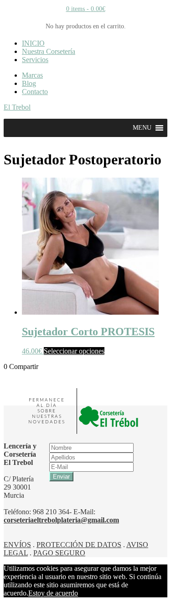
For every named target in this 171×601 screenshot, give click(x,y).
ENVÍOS (17, 544)
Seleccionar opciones (74, 351)
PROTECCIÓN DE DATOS (78, 544)
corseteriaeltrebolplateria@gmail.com (61, 520)
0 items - (85, 8)
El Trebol (17, 107)
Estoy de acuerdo (53, 593)
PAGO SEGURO (59, 553)
